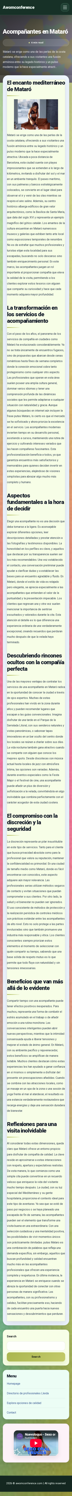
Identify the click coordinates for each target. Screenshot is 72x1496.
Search (11, 1336)
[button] (65, 7)
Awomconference (18, 7)
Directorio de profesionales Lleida (28, 1393)
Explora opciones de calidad (24, 1403)
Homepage (13, 1383)
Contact (11, 1412)
